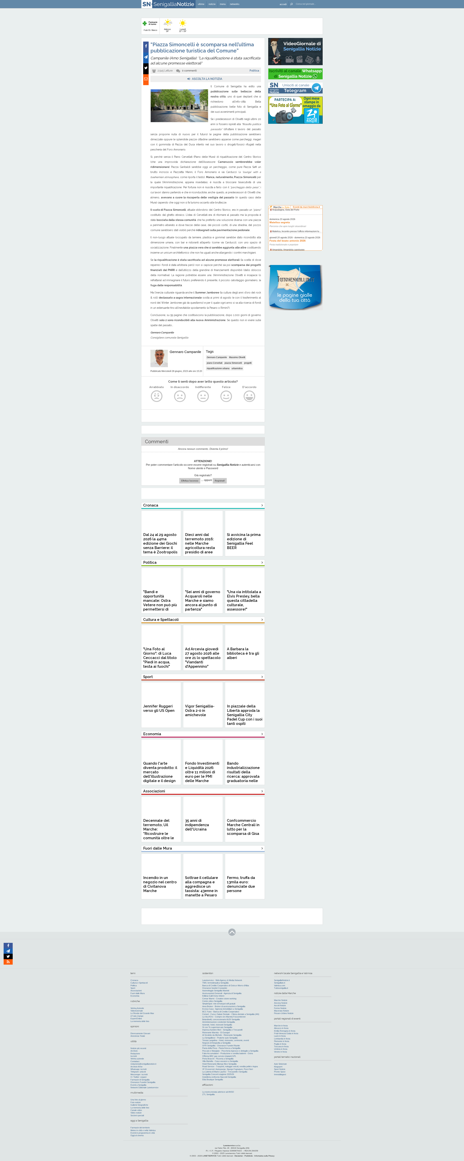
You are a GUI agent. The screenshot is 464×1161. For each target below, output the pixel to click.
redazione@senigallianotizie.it (143, 1064)
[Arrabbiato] (156, 396)
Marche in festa (281, 1026)
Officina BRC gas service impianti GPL (219, 1056)
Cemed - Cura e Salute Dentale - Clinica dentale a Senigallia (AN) (230, 1014)
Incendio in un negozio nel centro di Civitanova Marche (160, 884)
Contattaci (134, 1061)
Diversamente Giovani (140, 1033)
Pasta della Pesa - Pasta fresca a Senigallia (221, 1048)
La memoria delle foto (139, 1021)
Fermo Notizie (280, 1008)
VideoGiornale (136, 1011)
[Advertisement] (295, 149)
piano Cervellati (214, 363)
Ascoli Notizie (280, 1005)
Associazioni (136, 990)
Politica (254, 70)
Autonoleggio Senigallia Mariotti (215, 990)
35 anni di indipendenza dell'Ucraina (197, 824)
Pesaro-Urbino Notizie (283, 1013)
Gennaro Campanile (185, 352)
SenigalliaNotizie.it (282, 980)
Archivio (134, 1051)
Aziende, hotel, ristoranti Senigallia (217, 1025)
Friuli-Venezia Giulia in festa (286, 1033)
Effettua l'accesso (189, 481)
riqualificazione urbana (218, 368)
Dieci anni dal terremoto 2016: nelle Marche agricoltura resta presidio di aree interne (200, 545)
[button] (283, 4)
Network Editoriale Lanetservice (144, 1087)
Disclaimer (239, 1156)
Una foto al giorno (138, 1100)
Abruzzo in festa (281, 1028)
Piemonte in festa (281, 1041)
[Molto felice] (249, 396)
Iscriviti (133, 1056)
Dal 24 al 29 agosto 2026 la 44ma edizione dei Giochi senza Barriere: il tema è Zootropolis (160, 543)
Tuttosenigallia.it (281, 988)
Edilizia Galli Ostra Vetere (213, 996)
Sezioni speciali (137, 1115)
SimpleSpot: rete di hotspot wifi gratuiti (218, 1004)
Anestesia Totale (137, 1036)
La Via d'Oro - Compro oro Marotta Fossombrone (224, 1017)
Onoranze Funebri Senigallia (142, 1082)
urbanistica (237, 368)
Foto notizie (135, 1102)
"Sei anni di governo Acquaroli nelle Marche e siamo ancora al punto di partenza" (202, 600)
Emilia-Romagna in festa (284, 1031)
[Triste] (180, 396)
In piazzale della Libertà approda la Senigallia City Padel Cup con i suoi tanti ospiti (244, 715)
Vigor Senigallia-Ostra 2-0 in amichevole (199, 710)
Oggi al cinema (137, 1135)
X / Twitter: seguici (138, 1077)
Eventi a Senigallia (138, 1085)
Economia (134, 996)
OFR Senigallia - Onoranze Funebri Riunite (221, 1045)
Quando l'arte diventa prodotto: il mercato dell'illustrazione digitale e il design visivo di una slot (160, 774)
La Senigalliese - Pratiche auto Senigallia (219, 1038)
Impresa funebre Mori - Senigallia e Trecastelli (222, 1030)
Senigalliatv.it (279, 983)
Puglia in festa (280, 1044)
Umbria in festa (280, 1049)
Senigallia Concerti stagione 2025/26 (218, 1074)
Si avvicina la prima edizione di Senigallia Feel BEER (244, 541)
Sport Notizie (279, 1069)
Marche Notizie (280, 1000)
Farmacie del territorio (140, 1128)
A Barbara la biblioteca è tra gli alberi (243, 653)
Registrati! (220, 481)
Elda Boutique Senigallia (212, 1079)
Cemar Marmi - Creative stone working (219, 998)
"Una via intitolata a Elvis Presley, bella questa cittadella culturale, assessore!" (244, 600)
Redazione (135, 1053)
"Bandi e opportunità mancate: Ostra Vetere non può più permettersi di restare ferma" (160, 603)
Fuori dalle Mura (137, 993)
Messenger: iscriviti (139, 1074)
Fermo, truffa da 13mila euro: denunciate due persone (241, 884)
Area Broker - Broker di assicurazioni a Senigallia (223, 1006)
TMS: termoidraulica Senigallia (215, 983)
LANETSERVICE (209, 1156)
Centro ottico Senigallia (212, 1001)
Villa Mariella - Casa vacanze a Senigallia (220, 1061)
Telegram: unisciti (138, 1072)
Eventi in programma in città (142, 1133)
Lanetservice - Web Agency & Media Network (222, 980)
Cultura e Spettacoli (139, 983)
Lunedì (183, 30)
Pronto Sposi (279, 1072)
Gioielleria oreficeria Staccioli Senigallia (219, 1077)
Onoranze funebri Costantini (214, 988)
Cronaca (134, 980)
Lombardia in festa (282, 1039)
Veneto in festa (280, 1052)
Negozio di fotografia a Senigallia (216, 1043)
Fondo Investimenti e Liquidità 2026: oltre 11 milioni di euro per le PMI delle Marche (202, 772)
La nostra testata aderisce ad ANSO (218, 1092)
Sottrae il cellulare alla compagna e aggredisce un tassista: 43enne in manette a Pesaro (201, 886)
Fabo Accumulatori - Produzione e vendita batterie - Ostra (227, 1053)
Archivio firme (136, 1067)
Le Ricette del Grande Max (142, 1013)
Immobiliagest (280, 1074)
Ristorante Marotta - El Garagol (216, 1032)
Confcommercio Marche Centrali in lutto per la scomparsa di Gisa (243, 827)
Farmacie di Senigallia (140, 1080)
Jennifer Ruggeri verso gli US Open (159, 708)
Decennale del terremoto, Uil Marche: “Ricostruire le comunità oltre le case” (158, 831)
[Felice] (226, 396)
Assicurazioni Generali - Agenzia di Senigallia (221, 993)
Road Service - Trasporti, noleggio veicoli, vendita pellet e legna (230, 1066)
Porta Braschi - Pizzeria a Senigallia (217, 1059)
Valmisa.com (279, 985)
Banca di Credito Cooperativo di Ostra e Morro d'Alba (225, 985)
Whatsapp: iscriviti (138, 1069)
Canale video (136, 1110)
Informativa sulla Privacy (264, 1156)
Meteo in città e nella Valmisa (143, 1130)
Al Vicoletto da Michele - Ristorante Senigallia (221, 1035)
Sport (132, 988)
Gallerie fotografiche (139, 1105)
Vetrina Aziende (137, 1008)
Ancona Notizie (280, 1003)
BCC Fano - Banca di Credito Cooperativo (220, 1012)
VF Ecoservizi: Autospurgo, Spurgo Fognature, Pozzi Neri (227, 1069)
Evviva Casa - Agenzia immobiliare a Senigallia (222, 1009)
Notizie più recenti (138, 1048)
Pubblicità (249, 1156)
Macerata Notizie (281, 1011)
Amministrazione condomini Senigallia (218, 1022)
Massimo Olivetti (237, 357)
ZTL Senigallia (208, 1094)
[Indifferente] (203, 396)
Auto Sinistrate (280, 1064)
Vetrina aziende (137, 1059)
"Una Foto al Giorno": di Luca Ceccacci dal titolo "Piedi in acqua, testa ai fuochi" (160, 658)
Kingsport (278, 1067)
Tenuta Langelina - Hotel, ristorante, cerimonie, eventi (225, 1040)
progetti (248, 363)
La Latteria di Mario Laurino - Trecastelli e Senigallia (224, 1072)
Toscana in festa (281, 1046)
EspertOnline (136, 1018)
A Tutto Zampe (136, 1016)
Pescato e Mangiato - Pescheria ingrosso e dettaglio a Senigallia (230, 1051)
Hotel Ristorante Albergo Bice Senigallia (219, 1064)
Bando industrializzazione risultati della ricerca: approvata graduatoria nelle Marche (243, 774)
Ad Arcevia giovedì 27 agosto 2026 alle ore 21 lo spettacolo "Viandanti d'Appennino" (203, 658)
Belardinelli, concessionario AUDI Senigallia (221, 1019)
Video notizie (136, 1113)
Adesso (167, 30)
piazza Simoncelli (233, 363)
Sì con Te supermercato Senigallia (217, 1027)
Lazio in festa (280, 1036)
